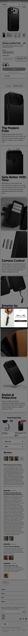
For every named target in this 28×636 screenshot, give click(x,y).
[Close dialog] (26, 309)
